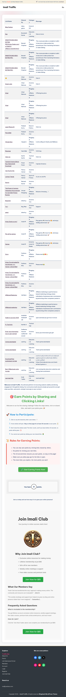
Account (4, 666)
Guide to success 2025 (12, 317)
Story (7, 254)
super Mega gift (10, 127)
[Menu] (63, 7)
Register (4, 671)
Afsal (6, 93)
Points (4, 658)
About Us (5, 656)
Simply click (8, 84)
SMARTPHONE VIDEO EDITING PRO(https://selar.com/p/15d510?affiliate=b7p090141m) (12, 44)
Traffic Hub (5, 654)
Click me (7, 157)
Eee (6, 34)
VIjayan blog (8, 142)
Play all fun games (10, 234)
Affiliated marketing (11, 307)
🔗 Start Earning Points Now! (33, 469)
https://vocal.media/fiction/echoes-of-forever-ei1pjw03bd (12, 264)
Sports (7, 182)
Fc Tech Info (8, 324)
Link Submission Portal (8, 661)
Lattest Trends (9, 177)
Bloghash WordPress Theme (48, 694)
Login (3, 669)
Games (7, 244)
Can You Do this (9, 171)
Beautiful (8, 201)
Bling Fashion (9, 27)
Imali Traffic (9, 7)
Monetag (8, 151)
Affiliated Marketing (11, 295)
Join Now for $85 (33, 579)
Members (5, 663)
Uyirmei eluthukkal (10, 342)
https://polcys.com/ (11, 221)
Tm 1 (6, 206)
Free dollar (8, 133)
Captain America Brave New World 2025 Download (12, 164)
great (7, 212)
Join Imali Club (9, 378)
